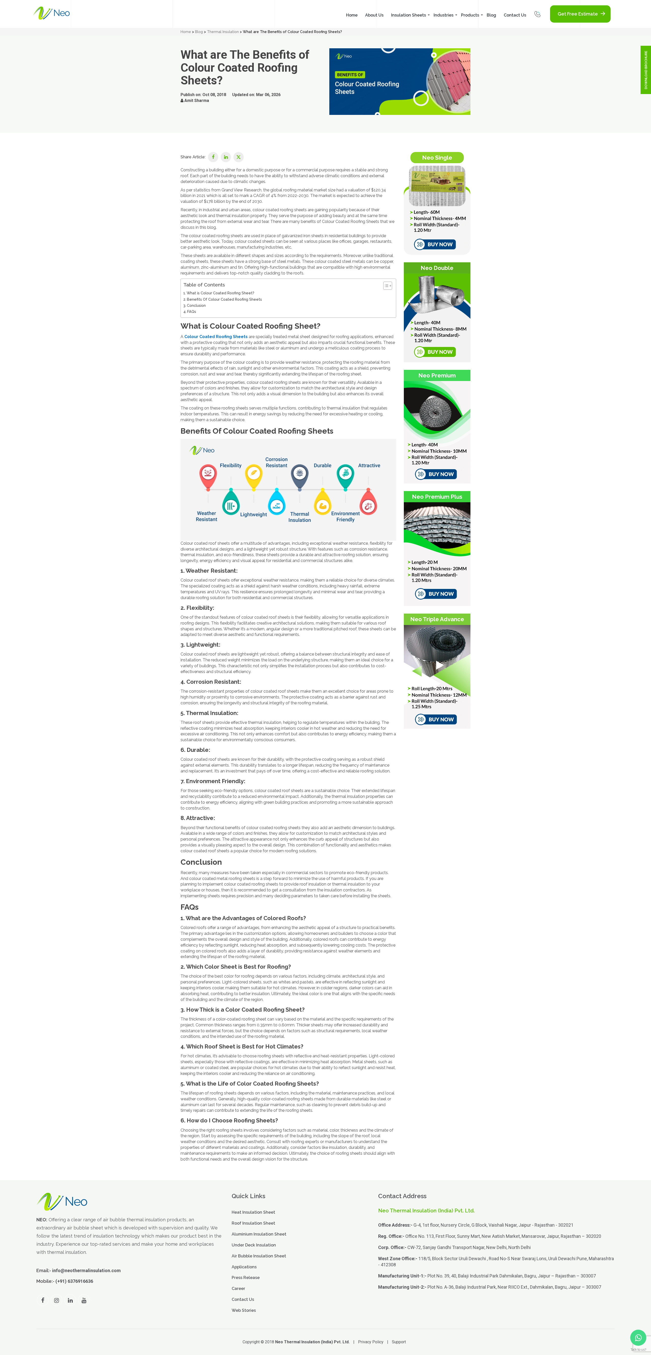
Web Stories (244, 1310)
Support (399, 1341)
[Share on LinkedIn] (226, 157)
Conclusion (196, 305)
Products (470, 15)
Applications (244, 1266)
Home (352, 15)
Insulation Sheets (408, 15)
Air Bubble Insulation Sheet (259, 1255)
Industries (443, 15)
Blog (491, 15)
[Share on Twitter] (238, 157)
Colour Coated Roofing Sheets (216, 336)
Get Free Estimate (578, 14)
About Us (374, 15)
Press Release (246, 1277)
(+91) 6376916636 (74, 1281)
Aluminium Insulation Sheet (259, 1234)
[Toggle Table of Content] (385, 285)
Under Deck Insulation (254, 1245)
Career (238, 1288)
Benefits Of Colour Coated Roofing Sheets (224, 299)
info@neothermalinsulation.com (86, 1270)
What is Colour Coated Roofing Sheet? (220, 293)
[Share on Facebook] (213, 157)
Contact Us (515, 15)
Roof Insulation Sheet (253, 1223)
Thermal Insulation (223, 32)
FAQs (191, 311)
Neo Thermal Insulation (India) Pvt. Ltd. (312, 1341)
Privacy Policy (370, 1341)
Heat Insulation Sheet (253, 1212)
